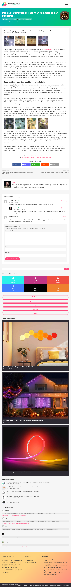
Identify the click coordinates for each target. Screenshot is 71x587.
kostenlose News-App (14, 571)
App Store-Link (47, 49)
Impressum (30, 560)
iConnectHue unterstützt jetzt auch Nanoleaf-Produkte (18, 367)
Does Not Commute (46, 157)
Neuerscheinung (28, 157)
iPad (31, 156)
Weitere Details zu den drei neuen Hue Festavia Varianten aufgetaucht (23, 420)
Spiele (33, 156)
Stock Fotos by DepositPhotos (49, 585)
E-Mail (7, 253)
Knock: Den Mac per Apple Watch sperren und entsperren (55, 172)
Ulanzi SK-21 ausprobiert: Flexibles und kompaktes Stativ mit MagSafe (23, 496)
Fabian (20, 19)
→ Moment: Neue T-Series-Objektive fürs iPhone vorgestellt (14, 515)
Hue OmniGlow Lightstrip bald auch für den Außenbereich (19, 472)
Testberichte (44, 156)
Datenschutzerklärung (33, 562)
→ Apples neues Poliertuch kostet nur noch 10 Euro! (12, 531)
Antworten (64, 201)
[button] (16, 164)
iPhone (27, 156)
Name (7, 247)
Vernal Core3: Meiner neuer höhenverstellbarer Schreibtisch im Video (23, 486)
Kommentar (9, 231)
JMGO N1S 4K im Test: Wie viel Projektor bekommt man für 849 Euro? (23, 491)
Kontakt (35, 309)
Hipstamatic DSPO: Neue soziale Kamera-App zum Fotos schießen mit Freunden (18, 173)
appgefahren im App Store (35, 301)
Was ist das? (19, 21)
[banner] (11, 4)
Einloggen (35, 305)
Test (23, 157)
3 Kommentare (27, 19)
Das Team (35, 313)
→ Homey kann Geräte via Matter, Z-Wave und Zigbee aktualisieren (15, 523)
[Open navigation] (67, 4)
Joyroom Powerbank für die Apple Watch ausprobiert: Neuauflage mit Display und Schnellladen (29, 482)
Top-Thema (38, 156)
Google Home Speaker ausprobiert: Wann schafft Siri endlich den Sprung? (24, 501)
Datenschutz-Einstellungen (63, 585)
